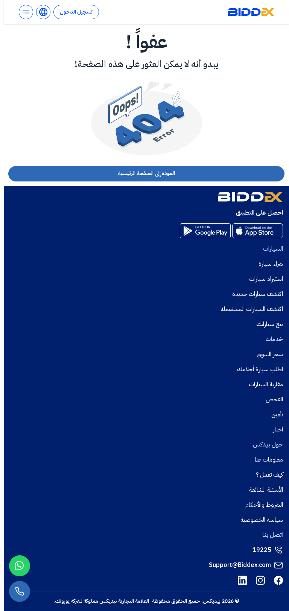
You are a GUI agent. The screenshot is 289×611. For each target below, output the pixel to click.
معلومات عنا (269, 459)
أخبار (278, 429)
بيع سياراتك (269, 324)
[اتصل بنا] (19, 591)
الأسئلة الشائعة (266, 489)
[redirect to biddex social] (278, 580)
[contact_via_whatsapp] (19, 565)
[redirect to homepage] (251, 12)
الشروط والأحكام (264, 504)
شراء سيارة (271, 263)
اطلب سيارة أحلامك (260, 369)
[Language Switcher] (43, 12)
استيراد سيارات (266, 278)
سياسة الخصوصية (261, 519)
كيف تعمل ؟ (269, 474)
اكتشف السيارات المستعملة (252, 309)
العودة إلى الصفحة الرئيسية (146, 173)
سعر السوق (270, 354)
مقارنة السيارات (266, 384)
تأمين (277, 414)
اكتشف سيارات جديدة (257, 294)
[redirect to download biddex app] (257, 230)
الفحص (274, 399)
